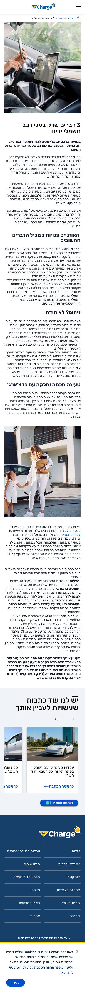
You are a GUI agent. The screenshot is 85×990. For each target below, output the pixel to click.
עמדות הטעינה (70, 535)
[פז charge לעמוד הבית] (42, 833)
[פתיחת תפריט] (79, 7)
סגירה (15, 982)
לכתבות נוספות (63, 803)
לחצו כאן (67, 973)
